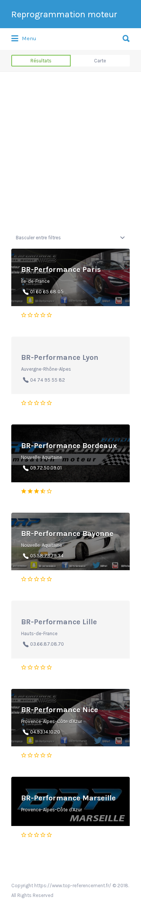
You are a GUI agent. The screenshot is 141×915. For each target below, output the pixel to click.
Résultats (41, 60)
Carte (100, 60)
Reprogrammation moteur (64, 14)
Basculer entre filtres (38, 237)
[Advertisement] (70, 152)
